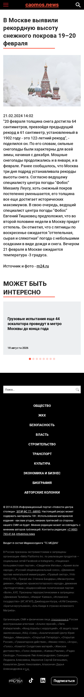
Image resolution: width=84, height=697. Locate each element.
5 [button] (44, 359)
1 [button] (30, 359)
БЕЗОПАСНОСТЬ (42, 425)
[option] (42, 328)
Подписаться (64, 680)
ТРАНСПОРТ (42, 453)
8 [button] (54, 359)
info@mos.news (25, 534)
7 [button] (51, 359)
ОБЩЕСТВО (42, 405)
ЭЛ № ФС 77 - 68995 (28, 511)
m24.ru (43, 266)
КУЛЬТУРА (42, 463)
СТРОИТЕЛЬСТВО (42, 444)
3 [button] (37, 359)
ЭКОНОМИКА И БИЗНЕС (42, 473)
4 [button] (40, 359)
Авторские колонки (42, 492)
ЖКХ (42, 415)
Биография (42, 482)
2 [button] (33, 359)
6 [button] (47, 359)
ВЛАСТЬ (42, 434)
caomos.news (42, 5)
